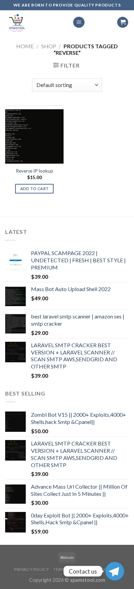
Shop (48, 46)
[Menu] (79, 22)
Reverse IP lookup (34, 171)
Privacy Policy (31, 569)
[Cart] (122, 22)
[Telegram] (114, 571)
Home (25, 46)
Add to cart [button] (34, 188)
